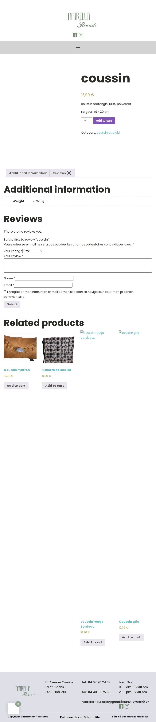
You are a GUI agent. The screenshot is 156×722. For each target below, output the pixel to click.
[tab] (28, 173)
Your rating (13, 251)
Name (9, 278)
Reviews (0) (62, 173)
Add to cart (104, 120)
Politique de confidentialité (80, 717)
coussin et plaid (108, 132)
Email (9, 285)
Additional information (28, 173)
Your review (13, 256)
